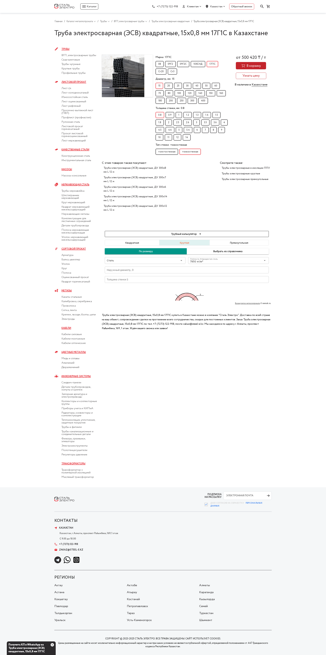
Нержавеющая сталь (75, 184)
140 (200, 93)
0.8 (159, 115)
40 (196, 86)
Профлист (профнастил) (76, 117)
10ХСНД (198, 64)
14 (186, 137)
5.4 (188, 130)
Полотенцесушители (74, 450)
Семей (203, 606)
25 (178, 86)
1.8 (159, 122)
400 (203, 100)
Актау (58, 585)
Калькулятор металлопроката (247, 303)
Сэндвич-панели (71, 382)
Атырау (132, 592)
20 (168, 86)
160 (221, 93)
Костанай (133, 599)
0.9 (169, 115)
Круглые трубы (70, 68)
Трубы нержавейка (72, 191)
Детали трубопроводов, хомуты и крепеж (76, 388)
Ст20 (161, 71)
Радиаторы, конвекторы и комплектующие (77, 414)
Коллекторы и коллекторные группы (79, 402)
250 (182, 100)
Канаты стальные (71, 297)
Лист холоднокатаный (75, 92)
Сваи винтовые (70, 59)
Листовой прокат (73, 82)
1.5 (216, 115)
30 (187, 86)
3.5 (205, 122)
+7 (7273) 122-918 (167, 6)
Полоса (66, 273)
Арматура (67, 255)
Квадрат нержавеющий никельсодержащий (75, 208)
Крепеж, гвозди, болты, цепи (78, 314)
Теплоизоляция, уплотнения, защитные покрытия (78, 421)
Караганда (206, 592)
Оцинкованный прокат (75, 277)
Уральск (60, 620)
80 (169, 93)
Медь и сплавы (70, 358)
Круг (64, 268)
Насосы (66, 169)
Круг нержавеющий (73, 202)
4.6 (170, 130)
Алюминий (67, 363)
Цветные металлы (73, 352)
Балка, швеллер (70, 259)
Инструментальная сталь (76, 160)
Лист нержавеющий (73, 140)
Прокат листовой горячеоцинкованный (74, 135)
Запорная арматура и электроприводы (74, 395)
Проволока (68, 305)
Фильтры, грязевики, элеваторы (73, 440)
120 (190, 93)
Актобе (132, 585)
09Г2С (183, 64)
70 (159, 93)
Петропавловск (137, 606)
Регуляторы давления (74, 454)
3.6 (215, 122)
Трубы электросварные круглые (241, 174)
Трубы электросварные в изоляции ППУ (246, 168)
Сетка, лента (69, 310)
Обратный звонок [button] (241, 6)
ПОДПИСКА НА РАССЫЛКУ (213, 496)
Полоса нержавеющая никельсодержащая (75, 231)
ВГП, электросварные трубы (78, 55)
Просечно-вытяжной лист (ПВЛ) (77, 112)
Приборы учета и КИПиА (77, 408)
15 (159, 86)
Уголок (65, 264)
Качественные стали (75, 149)
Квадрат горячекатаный (75, 281)
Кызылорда (207, 599)
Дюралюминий (70, 367)
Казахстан (216, 6)
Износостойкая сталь (74, 97)
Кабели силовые (71, 334)
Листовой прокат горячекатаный (72, 127)
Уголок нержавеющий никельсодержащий (74, 238)
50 (206, 86)
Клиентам (193, 6)
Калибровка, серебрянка (76, 301)
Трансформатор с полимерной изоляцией (75, 471)
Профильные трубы (73, 73)
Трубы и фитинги (71, 427)
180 (160, 100)
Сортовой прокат (73, 249)
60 (215, 86)
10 (159, 137)
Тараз (131, 613)
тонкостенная (190, 151)
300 (192, 100)
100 (179, 93)
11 (168, 137)
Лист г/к (66, 88)
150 (211, 93)
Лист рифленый (71, 106)
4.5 (159, 130)
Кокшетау (61, 599)
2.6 (187, 122)
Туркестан (206, 613)
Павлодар (61, 606)
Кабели (66, 328)
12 (177, 137)
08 (159, 64)
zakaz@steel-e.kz (71, 549)
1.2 (187, 115)
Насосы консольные (73, 175)
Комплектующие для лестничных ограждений (76, 220)
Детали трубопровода (75, 225)
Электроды (68, 319)
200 (171, 100)
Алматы (204, 585)
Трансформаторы (73, 463)
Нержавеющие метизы (75, 214)
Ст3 (172, 71)
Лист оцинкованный (73, 101)
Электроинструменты (74, 445)
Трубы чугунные (70, 64)
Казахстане (259, 84)
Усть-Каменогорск (139, 620)
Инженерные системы (76, 376)
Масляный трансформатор (77, 477)
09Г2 (170, 64)
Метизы (66, 290)
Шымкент (205, 620)
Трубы (65, 49)
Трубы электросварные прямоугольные (245, 179)
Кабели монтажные (73, 338)
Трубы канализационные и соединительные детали (77, 433)
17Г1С (212, 64)
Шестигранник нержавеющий (70, 196)
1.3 (197, 115)
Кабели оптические (73, 343)
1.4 (206, 115)
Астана (59, 592)
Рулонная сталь (70, 122)
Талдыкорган (63, 613)
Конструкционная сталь (75, 156)
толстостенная (166, 151)
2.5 (177, 122)
